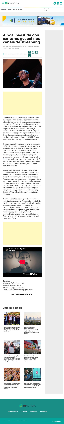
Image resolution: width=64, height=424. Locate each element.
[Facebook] (55, 3)
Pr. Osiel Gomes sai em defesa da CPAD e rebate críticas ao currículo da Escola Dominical (32, 385)
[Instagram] (58, 3)
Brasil (5, 159)
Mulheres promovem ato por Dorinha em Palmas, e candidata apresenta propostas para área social (12, 386)
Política (9, 9)
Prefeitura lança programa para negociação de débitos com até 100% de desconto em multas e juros (31, 330)
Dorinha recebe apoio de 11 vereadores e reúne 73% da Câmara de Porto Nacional (12, 329)
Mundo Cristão (4, 9)
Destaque (15, 9)
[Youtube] (61, 3)
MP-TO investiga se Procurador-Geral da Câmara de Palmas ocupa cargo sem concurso (31, 358)
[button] (29, 52)
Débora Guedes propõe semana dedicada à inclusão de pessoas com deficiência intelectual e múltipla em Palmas (12, 358)
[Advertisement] (22, 103)
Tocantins (20, 9)
